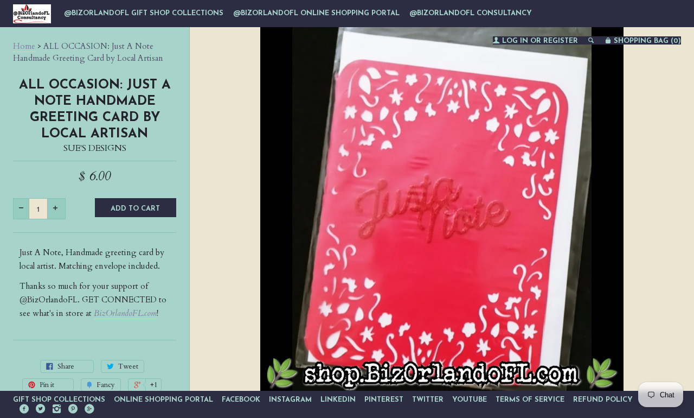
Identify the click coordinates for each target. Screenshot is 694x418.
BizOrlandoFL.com (125, 313)
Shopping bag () (646, 41)
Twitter (428, 399)
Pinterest (383, 399)
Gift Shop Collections (59, 399)
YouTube (469, 399)
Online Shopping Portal (163, 399)
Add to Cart (135, 208)
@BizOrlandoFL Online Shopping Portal (316, 13)
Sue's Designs (94, 148)
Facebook (241, 399)
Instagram (290, 399)
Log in (515, 41)
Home (24, 46)
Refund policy (603, 399)
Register (560, 41)
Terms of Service (530, 399)
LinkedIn (338, 399)
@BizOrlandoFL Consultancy (470, 13)
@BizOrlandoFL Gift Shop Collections (143, 13)
